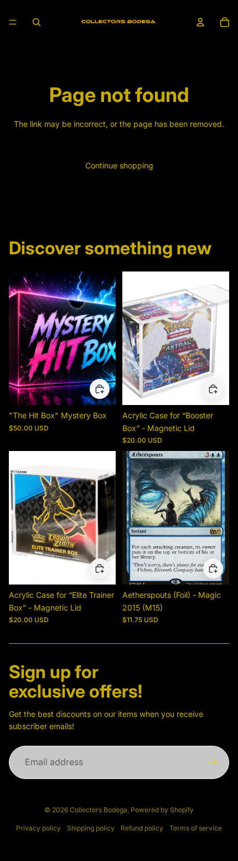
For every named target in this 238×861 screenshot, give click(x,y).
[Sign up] (212, 762)
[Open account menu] (200, 22)
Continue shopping (119, 165)
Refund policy (142, 828)
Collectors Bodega (98, 810)
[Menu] (12, 22)
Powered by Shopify (162, 810)
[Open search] (36, 22)
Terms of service (195, 828)
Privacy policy (38, 828)
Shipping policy (91, 828)
